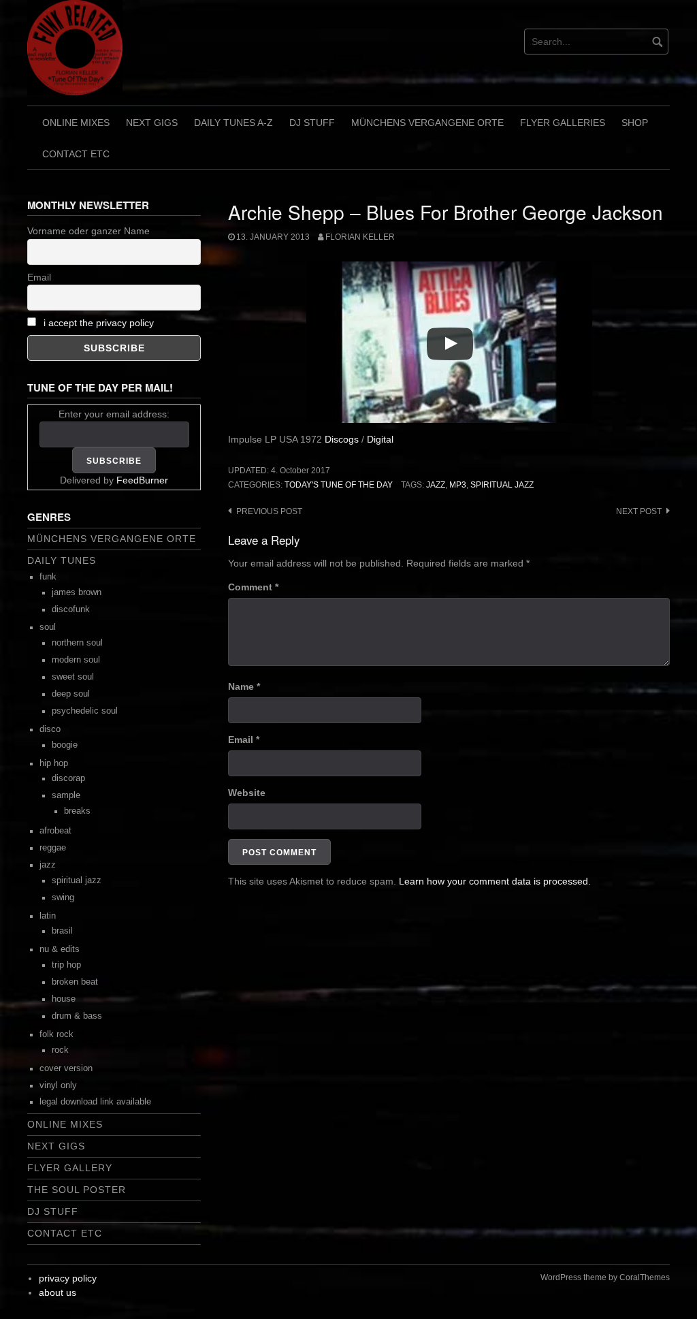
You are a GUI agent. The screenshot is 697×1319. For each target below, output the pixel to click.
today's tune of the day (339, 485)
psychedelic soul (85, 711)
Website (246, 792)
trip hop (66, 965)
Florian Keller (360, 237)
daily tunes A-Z (233, 122)
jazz (435, 485)
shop (634, 122)
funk (47, 577)
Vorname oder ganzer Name (88, 230)
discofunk (71, 609)
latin (47, 916)
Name (244, 686)
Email (243, 739)
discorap (68, 778)
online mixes (76, 122)
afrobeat (55, 831)
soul (47, 627)
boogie (65, 745)
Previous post (269, 511)
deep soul (71, 694)
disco (50, 729)
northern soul (77, 643)
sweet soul (73, 677)
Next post (639, 511)
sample (66, 795)
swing (63, 897)
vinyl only (58, 1085)
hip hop (53, 763)
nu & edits (59, 949)
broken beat (75, 982)
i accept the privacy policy (99, 322)
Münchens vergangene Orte (427, 122)
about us (57, 1292)
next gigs (152, 122)
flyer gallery (69, 1167)
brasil (62, 931)
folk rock (56, 1034)
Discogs (342, 439)
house (64, 999)
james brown (76, 592)
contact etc (76, 153)
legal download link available (95, 1102)
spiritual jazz (502, 485)
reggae (52, 848)
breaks (77, 811)
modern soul (76, 660)
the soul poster (76, 1189)
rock (60, 1050)
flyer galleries (562, 122)
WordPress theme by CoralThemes (605, 1277)
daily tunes (61, 560)
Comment (253, 587)
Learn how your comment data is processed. (495, 881)
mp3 (457, 485)
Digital (380, 439)
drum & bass (77, 1016)
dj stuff (312, 122)
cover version (66, 1068)
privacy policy (68, 1278)
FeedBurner (142, 480)
